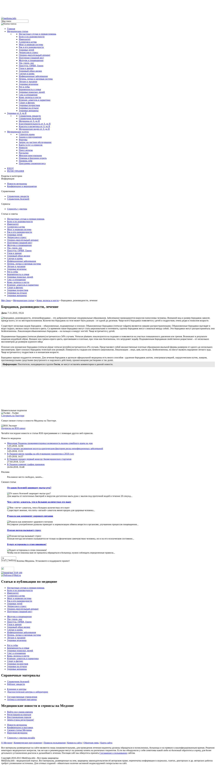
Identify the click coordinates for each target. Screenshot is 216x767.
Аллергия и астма (28, 42)
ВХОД (10, 168)
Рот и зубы (24, 87)
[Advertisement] (108, 7)
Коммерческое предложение (28, 742)
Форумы (23, 139)
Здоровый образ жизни (30, 71)
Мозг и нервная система (31, 44)
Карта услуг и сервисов (30, 145)
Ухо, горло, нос (26, 63)
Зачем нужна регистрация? (20, 720)
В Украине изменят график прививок (26, 464)
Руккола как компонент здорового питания (30, 516)
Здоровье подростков (29, 105)
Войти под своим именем (20, 712)
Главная (11, 28)
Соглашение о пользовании (113, 753)
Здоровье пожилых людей (32, 92)
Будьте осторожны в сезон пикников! (26, 544)
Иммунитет (24, 39)
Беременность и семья (30, 89)
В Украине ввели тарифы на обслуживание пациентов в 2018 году (40, 454)
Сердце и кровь (26, 73)
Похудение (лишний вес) (31, 57)
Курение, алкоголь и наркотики (34, 100)
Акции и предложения (30, 137)
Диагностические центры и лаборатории (27, 692)
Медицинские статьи (17, 31)
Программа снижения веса (32, 163)
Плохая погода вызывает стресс (24, 530)
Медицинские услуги (18, 131)
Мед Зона (6, 300)
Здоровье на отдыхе (29, 108)
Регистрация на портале (19, 714)
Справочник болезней (30, 118)
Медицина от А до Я (29, 121)
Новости (23, 147)
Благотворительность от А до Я (35, 124)
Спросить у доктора (17, 209)
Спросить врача (27, 134)
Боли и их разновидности (32, 36)
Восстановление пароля (19, 717)
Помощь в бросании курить (33, 158)
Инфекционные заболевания (33, 76)
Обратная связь (91, 742)
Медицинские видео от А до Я (34, 129)
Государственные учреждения (22, 697)
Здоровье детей (26, 50)
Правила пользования (55, 742)
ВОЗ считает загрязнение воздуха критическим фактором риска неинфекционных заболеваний (55, 448)
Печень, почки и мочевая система (36, 79)
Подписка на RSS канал (13, 428)
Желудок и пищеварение (31, 60)
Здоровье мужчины (28, 84)
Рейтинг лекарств (16, 684)
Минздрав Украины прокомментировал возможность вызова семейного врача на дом (50, 443)
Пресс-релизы (26, 150)
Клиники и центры (16, 689)
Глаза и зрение (26, 68)
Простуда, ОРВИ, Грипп (31, 65)
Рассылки (24, 153)
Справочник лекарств (30, 116)
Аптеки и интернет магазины (22, 699)
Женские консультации (30, 155)
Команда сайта (74, 742)
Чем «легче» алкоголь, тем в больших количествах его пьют (39, 502)
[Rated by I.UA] (7, 570)
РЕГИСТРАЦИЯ (15, 171)
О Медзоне (6, 742)
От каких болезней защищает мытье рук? (29, 487)
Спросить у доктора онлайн (21, 737)
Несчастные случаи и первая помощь (37, 34)
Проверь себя (25, 161)
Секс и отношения (28, 94)
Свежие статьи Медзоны (19, 730)
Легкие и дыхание (28, 81)
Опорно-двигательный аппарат (34, 55)
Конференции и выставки (20, 727)
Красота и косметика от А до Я (34, 126)
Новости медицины (17, 183)
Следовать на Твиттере (12, 415)
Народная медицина (17, 732)
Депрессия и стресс (28, 52)
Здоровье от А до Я (16, 113)
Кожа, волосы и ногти (30, 97)
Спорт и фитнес (27, 102)
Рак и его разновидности (31, 47)
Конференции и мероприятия (22, 186)
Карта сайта (106, 742)
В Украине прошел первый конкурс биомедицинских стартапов (39, 459)
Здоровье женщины (28, 110)
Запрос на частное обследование (35, 142)
